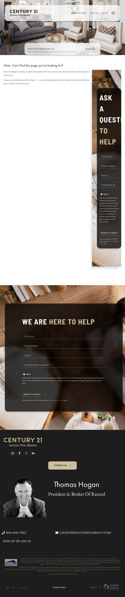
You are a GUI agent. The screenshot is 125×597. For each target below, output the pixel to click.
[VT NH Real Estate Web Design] (104, 587)
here (37, 80)
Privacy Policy (103, 222)
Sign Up (94, 13)
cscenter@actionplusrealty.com (85, 532)
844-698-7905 (79, 13)
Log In (105, 13)
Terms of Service (60, 400)
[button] (89, 49)
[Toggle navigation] (113, 13)
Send (109, 234)
